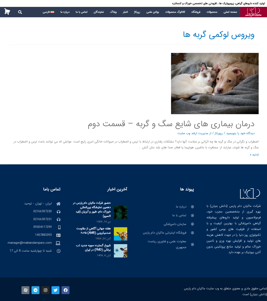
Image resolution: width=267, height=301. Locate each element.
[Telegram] (35, 290)
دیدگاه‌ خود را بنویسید (240, 133)
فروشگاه (195, 12)
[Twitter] (55, 290)
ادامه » (254, 154)
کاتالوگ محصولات (175, 12)
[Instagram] (45, 290)
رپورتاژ (219, 133)
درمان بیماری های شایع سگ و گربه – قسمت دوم (171, 124)
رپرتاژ (137, 12)
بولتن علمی (152, 12)
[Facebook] (65, 290)
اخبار (125, 12)
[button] (20, 12)
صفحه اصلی (230, 12)
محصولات (212, 12)
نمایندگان (99, 12)
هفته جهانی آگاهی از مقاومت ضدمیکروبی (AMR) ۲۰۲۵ (93, 230)
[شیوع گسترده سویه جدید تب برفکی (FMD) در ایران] (120, 250)
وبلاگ (113, 12)
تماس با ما (81, 12)
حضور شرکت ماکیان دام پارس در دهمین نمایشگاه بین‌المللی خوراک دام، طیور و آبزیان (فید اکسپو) (92, 209)
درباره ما (64, 12)
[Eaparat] (25, 290)
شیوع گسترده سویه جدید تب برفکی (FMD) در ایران (93, 247)
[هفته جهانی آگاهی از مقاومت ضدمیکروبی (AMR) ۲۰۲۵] (120, 233)
